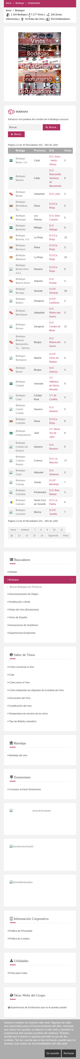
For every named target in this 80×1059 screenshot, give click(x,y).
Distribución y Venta (19, 602)
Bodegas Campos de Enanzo (22, 447)
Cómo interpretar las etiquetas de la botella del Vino (36, 690)
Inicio (8, 3)
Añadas (13, 572)
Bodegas (14, 579)
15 (34, 535)
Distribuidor (34, 3)
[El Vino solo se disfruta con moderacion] (40, 890)
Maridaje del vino (18, 755)
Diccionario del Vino (19, 698)
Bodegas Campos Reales (20, 460)
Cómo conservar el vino (21, 667)
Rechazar (69, 1053)
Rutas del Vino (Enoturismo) (24, 609)
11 (61, 529)
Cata (11, 674)
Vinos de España (18, 617)
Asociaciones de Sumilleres (23, 625)
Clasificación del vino (20, 706)
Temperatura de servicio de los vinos (28, 713)
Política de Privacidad (20, 931)
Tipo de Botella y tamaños (23, 721)
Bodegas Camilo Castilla (20, 409)
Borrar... (18, 134)
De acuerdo (53, 1053)
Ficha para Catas (18, 973)
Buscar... (53, 127)
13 (19, 535)
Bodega (20, 3)
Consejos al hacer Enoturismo (25, 789)
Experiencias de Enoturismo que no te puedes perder (38, 1007)
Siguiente (53, 535)
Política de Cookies (19, 938)
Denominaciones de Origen (23, 594)
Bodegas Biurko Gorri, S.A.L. (22, 269)
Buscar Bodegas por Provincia (26, 587)
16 (42, 535)
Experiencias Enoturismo (22, 633)
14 (26, 535)
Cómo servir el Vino (19, 682)
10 (54, 529)
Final (65, 535)
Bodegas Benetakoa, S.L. (22, 206)
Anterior (25, 529)
